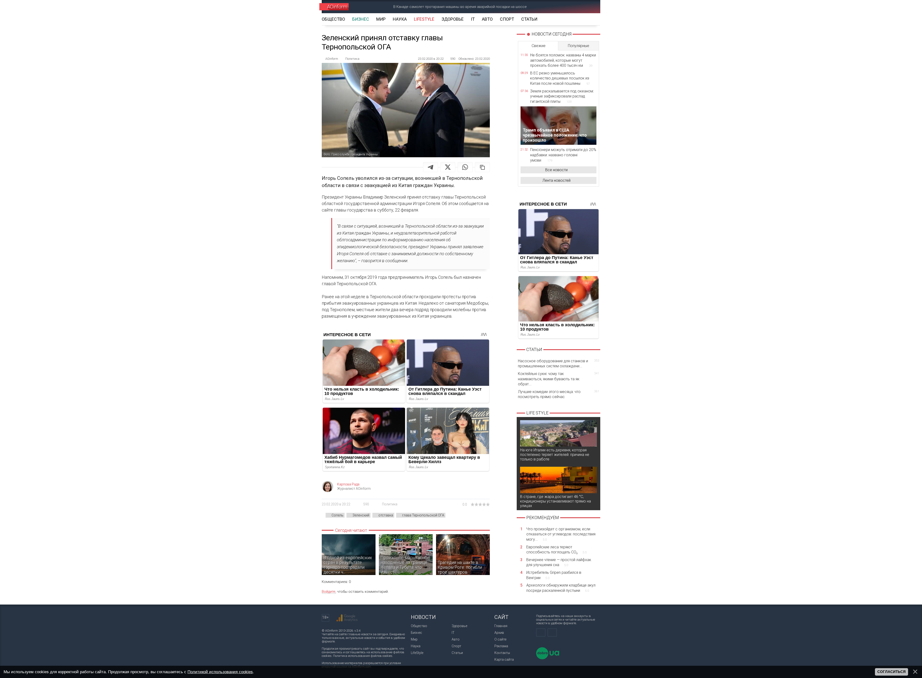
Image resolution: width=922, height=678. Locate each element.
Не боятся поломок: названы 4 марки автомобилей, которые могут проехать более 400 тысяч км (563, 60)
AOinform (337, 7)
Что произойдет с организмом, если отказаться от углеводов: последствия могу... (560, 534)
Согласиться (891, 672)
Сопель (337, 515)
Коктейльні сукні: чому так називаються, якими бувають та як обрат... (558, 378)
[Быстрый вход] (572, 6)
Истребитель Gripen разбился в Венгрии (553, 575)
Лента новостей (556, 180)
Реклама (501, 646)
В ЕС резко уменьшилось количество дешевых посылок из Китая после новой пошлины (560, 78)
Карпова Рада (348, 484)
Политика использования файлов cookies (362, 656)
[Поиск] (589, 6)
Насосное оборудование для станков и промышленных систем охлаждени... (558, 364)
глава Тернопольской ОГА (423, 515)
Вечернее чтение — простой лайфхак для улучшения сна (558, 562)
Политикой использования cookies (220, 672)
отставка (385, 515)
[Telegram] (430, 167)
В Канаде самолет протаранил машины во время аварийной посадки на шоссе (460, 7)
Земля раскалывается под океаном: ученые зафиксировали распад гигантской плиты (562, 96)
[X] (447, 167)
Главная (500, 626)
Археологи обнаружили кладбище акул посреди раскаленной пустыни (560, 588)
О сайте (500, 639)
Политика (389, 504)
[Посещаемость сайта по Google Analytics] (347, 618)
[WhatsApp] (465, 167)
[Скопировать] (482, 167)
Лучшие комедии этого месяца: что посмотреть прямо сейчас (558, 394)
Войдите (328, 591)
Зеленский (360, 515)
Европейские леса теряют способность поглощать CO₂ (556, 550)
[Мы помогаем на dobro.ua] (547, 658)
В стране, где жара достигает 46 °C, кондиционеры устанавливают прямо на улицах (555, 501)
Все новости (556, 170)
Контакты (502, 653)
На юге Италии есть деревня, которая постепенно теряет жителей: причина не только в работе (554, 454)
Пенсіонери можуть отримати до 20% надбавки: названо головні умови (563, 154)
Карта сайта (504, 659)
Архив (499, 633)
